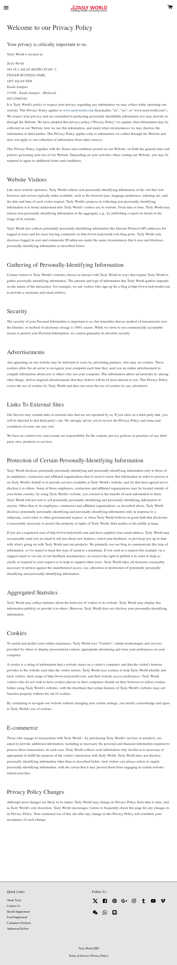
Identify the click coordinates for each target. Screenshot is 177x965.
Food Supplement (17, 917)
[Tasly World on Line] (114, 915)
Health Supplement (18, 912)
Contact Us (13, 906)
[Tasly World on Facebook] (105, 903)
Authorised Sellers (18, 929)
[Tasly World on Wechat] (95, 915)
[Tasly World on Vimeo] (163, 903)
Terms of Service (79, 956)
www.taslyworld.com (78, 110)
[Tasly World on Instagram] (134, 903)
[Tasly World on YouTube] (153, 903)
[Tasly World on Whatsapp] (105, 915)
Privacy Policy (99, 956)
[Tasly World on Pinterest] (114, 903)
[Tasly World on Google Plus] (124, 903)
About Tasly (14, 900)
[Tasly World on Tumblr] (143, 903)
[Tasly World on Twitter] (95, 903)
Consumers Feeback (19, 923)
